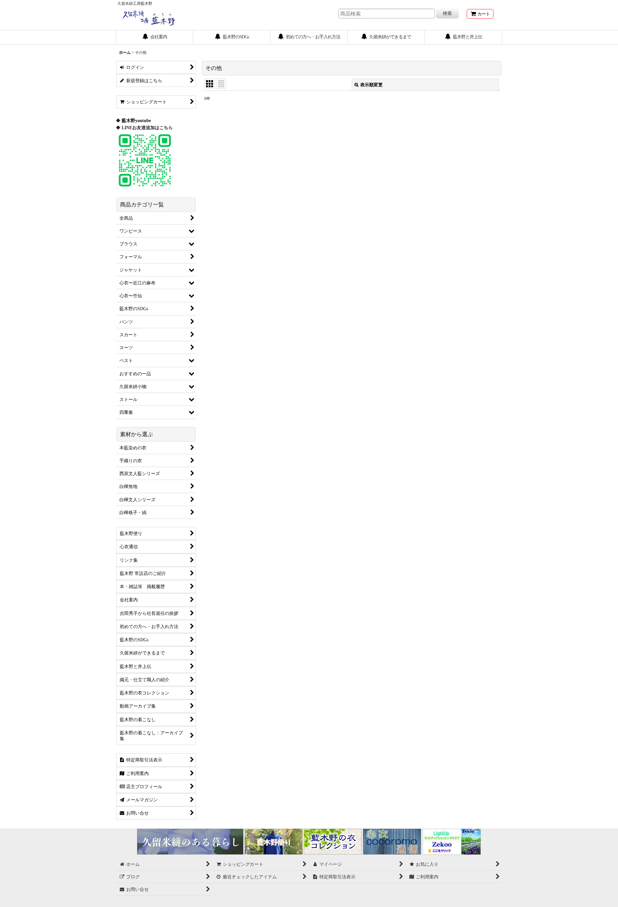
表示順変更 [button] (371, 84)
